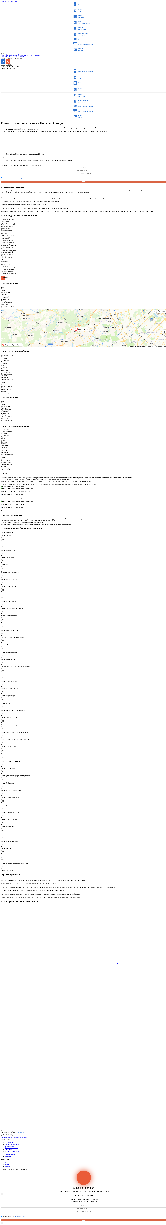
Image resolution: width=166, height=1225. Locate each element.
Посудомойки (9, 1146)
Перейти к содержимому (9, 1)
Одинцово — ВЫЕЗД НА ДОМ (12, 57)
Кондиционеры (10, 1154)
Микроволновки (10, 1153)
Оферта (30, 55)
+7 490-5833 (6, 65)
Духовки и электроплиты (13, 1151)
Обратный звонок (6, 1137)
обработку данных (20, 178)
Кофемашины (9, 1149)
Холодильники (9, 1142)
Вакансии (37, 55)
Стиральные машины (12, 1144)
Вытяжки (8, 1156)
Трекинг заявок (23, 55)
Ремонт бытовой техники (9, 55)
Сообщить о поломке (20, 1137)
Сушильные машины (11, 1148)
